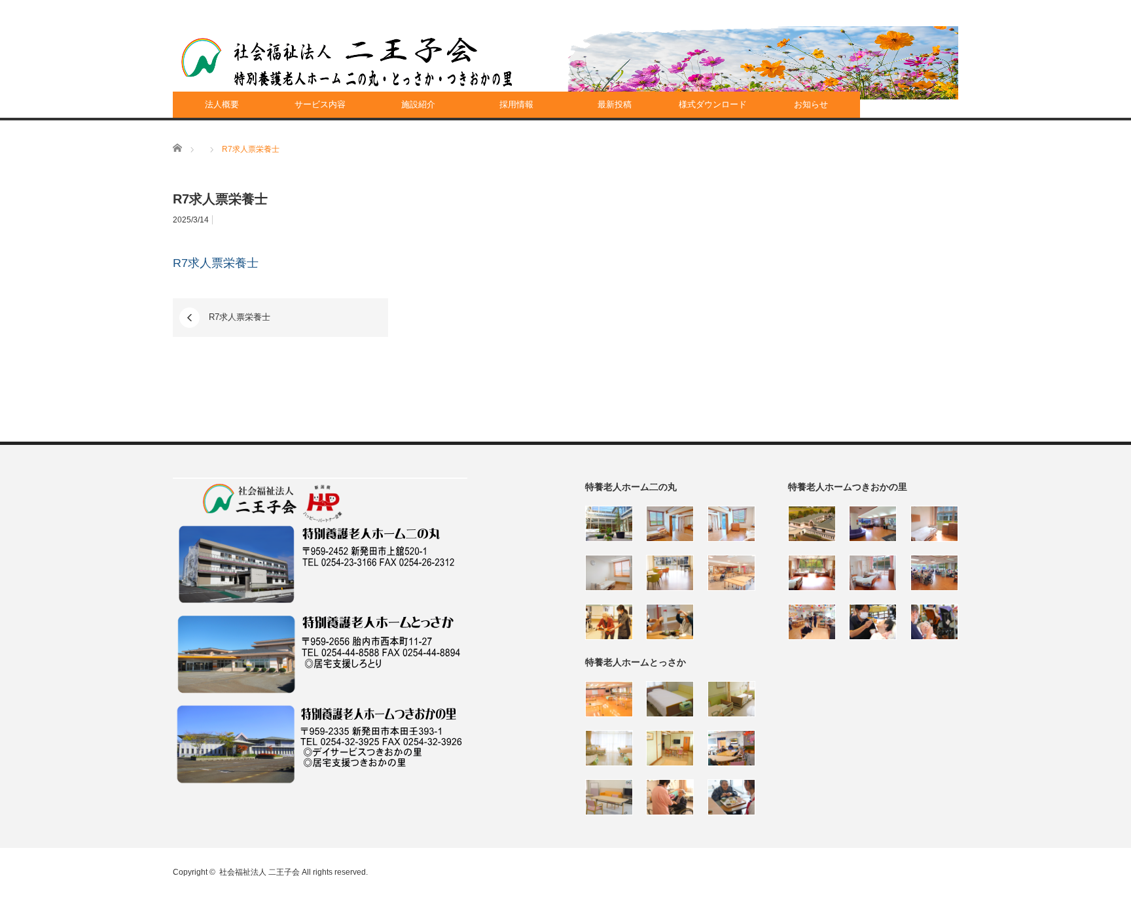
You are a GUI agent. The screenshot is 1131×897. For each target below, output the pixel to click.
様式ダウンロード (713, 104)
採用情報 (516, 104)
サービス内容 (320, 104)
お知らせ (811, 104)
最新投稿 (615, 104)
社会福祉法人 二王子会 (259, 872)
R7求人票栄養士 (216, 263)
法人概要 (222, 104)
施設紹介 (418, 104)
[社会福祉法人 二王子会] (346, 62)
